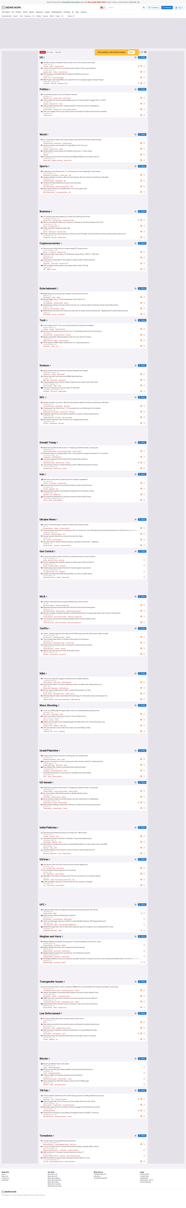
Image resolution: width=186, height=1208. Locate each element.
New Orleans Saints (49, 192)
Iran (44, 868)
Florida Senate (47, 802)
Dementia (46, 391)
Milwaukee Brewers (49, 611)
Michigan (53, 83)
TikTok (45, 77)
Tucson (45, 720)
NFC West (58, 417)
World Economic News (50, 1079)
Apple (55, 340)
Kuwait (45, 500)
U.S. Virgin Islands (48, 571)
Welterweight (68, 919)
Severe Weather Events (62, 1144)
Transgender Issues (67, 990)
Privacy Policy (144, 1174)
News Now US (52, 1176)
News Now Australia (54, 1186)
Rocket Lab (46, 237)
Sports (31, 12)
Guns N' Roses (47, 385)
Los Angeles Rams (62, 192)
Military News (62, 237)
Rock (59, 385)
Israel (63, 759)
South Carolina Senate (69, 109)
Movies (66, 303)
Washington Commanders (51, 175)
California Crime (48, 731)
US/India (45, 836)
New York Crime (52, 560)
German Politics (48, 545)
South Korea (57, 143)
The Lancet (53, 391)
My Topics (50, 52)
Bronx (45, 560)
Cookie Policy (144, 1176)
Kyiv (64, 534)
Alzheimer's (46, 374)
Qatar (50, 500)
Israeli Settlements (49, 765)
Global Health (61, 374)
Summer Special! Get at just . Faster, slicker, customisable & (91, 2)
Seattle (59, 577)
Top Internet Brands (58, 77)
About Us (5, 1176)
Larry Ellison (61, 314)
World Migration (56, 457)
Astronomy (62, 380)
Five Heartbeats (48, 303)
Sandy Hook (54, 714)
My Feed (58, 52)
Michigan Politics (54, 566)
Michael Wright (58, 303)
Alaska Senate (56, 797)
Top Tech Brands (60, 329)
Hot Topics (6, 12)
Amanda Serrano (48, 1116)
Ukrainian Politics (56, 534)
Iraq (57, 489)
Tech (77, 12)
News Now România (54, 1180)
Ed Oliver (46, 423)
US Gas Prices (54, 654)
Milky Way (46, 380)
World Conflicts (57, 500)
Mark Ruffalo (47, 314)
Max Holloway (47, 919)
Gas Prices (62, 654)
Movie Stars (46, 1028)
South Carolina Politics (50, 451)
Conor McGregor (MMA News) (67, 925)
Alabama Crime (47, 725)
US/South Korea (48, 143)
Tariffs (61, 149)
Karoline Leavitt (47, 468)
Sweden (45, 154)
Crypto (47, 12)
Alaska (64, 797)
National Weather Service (50, 1150)
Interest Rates (62, 1079)
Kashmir (52, 836)
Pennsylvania (57, 1033)
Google (52, 329)
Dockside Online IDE (100, 1178)
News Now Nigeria (54, 1178)
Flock (44, 1022)
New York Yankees (48, 186)
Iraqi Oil (45, 489)
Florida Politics (62, 802)
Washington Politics (49, 577)
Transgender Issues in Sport (51, 990)
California (62, 731)
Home (43, 52)
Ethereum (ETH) (48, 258)
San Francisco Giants (60, 616)
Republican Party (62, 83)
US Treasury (52, 252)
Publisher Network (100, 1174)
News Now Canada (54, 1184)
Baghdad (51, 489)
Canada (45, 66)
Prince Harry (46, 160)
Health (54, 374)
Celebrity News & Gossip (63, 1028)
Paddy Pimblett (47, 913)
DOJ (49, 77)
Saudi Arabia (47, 842)
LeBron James (70, 694)
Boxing (69, 1116)
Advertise (97, 1176)
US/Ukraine (46, 534)
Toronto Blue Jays (48, 622)
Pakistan (54, 842)
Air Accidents (47, 1033)
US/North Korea (67, 143)
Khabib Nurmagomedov (50, 930)
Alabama (56, 725)
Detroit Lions (64, 175)
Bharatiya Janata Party (50, 853)
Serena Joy (46, 308)
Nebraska (52, 1039)
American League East (62, 186)
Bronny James (47, 694)
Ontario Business (48, 648)
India (57, 836)
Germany (56, 545)
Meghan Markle (47, 945)
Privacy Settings (145, 1182)
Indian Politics (66, 853)
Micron (45, 226)
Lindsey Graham (48, 791)
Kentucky (62, 1156)
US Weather (63, 1150)
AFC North (67, 406)
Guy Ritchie (57, 945)
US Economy (52, 231)
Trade (60, 104)
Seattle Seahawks (48, 417)
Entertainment (56, 12)
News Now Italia (53, 1182)
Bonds (45, 231)
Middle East (56, 494)
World (25, 12)
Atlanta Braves (60, 611)
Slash (55, 385)
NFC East (71, 412)
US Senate (46, 83)
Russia (56, 528)
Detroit (45, 566)
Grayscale (46, 263)
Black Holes (54, 380)
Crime (56, 720)
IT (59, 226)
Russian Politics (64, 528)
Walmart (45, 329)
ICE (57, 1039)
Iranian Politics (59, 874)
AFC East (61, 423)
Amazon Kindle (47, 335)
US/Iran (45, 483)
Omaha (45, 1039)
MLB (71, 186)
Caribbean (62, 571)
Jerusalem (46, 770)
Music (58, 297)
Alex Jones (46, 714)
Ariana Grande (47, 1007)
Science (84, 12)
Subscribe (5, 1180)
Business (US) (59, 66)
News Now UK (52, 1174)
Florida (55, 802)
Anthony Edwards (48, 699)
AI (73, 12)
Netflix (64, 945)
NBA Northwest (66, 682)
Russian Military (48, 528)
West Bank (59, 765)
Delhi (55, 848)
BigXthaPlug (47, 297)
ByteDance (46, 346)
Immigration (46, 457)
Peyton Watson (47, 682)
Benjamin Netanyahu (49, 759)
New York (61, 560)
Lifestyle (67, 12)
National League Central (73, 611)
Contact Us (5, 1178)
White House (67, 98)
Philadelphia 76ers (58, 694)
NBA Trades (57, 682)
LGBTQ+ (77, 990)
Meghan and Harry (57, 160)
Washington (65, 577)
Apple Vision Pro (48, 340)
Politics (18, 12)
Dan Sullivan (47, 797)
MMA (54, 913)
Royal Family (67, 160)
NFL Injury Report (67, 417)
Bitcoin (45, 252)
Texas (53, 297)
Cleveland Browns (48, 181)
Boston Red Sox (48, 616)
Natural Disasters (48, 1144)
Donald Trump (63, 72)
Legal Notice (144, 1178)
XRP (44, 269)
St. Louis (45, 1161)
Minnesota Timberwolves (50, 688)
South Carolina (47, 109)
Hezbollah (46, 879)
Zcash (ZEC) (54, 263)
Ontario (57, 648)
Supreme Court (47, 72)
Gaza (58, 759)
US (13, 12)
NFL (70, 175)
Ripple (49, 269)
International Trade (68, 220)
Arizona (51, 720)
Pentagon (54, 237)
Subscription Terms (146, 1180)
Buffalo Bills (59, 181)
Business (39, 12)
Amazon (68, 335)
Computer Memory (59, 335)
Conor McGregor (57, 919)
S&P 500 (45, 1084)
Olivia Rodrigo (55, 308)
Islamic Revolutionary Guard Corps (60, 879)
